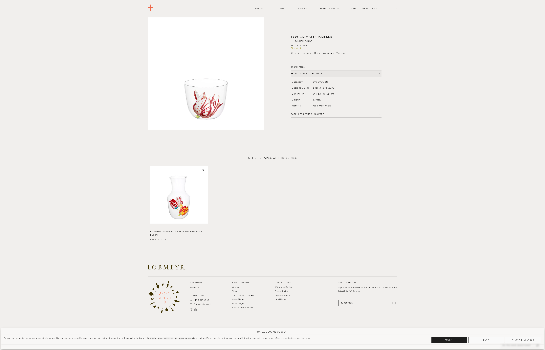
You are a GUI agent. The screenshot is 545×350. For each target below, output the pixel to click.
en (373, 9)
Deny (486, 340)
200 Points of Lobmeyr (243, 295)
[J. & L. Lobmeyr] (150, 9)
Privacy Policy (281, 291)
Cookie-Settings (282, 295)
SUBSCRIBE (347, 303)
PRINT (342, 53)
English (193, 287)
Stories (303, 9)
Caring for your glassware (307, 114)
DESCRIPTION (298, 67)
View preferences (523, 340)
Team (234, 291)
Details (178, 234)
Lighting (280, 9)
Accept (449, 340)
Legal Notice (281, 299)
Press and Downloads (242, 307)
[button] (209, 73)
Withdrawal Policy (283, 287)
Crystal (259, 9)
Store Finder (359, 9)
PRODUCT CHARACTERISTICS (306, 73)
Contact (236, 287)
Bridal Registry (330, 9)
